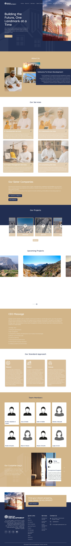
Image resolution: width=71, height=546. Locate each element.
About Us (27, 3)
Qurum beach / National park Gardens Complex (58, 519)
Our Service (30, 522)
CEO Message (31, 530)
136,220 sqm (29, 291)
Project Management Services (44, 526)
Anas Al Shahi (24, 421)
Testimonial (30, 537)
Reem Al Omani (25, 445)
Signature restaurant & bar (32, 295)
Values (50, 367)
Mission (8, 367)
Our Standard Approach (31, 533)
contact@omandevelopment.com (59, 524)
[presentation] (64, 467)
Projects (29, 528)
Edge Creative (12, 199)
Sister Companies (40, 3)
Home (22, 3)
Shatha (50, 461)
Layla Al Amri (56, 445)
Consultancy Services (44, 529)
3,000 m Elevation (45, 291)
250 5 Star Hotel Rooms (47, 293)
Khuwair (42, 236)
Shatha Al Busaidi (57, 421)
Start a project (33, 503)
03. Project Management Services (16, 165)
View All (35, 240)
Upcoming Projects (57, 3)
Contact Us (8, 36)
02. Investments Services (45, 131)
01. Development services (14, 131)
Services (33, 3)
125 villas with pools (30, 293)
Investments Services (44, 522)
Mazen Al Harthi (41, 445)
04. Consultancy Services (45, 165)
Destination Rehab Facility (47, 295)
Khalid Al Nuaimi (9, 445)
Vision (29, 367)
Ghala (20, 236)
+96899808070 (56, 521)
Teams (29, 535)
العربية (64, 3)
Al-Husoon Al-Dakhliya (15, 195)
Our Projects (49, 3)
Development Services (44, 519)
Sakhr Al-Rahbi (41, 421)
